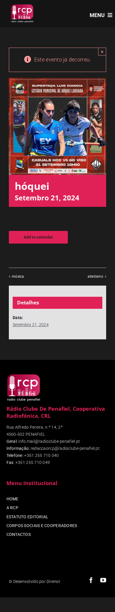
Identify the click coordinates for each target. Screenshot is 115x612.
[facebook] (91, 580)
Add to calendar (38, 237)
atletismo (95, 276)
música (18, 276)
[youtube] (103, 580)
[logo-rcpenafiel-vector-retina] (22, 5)
